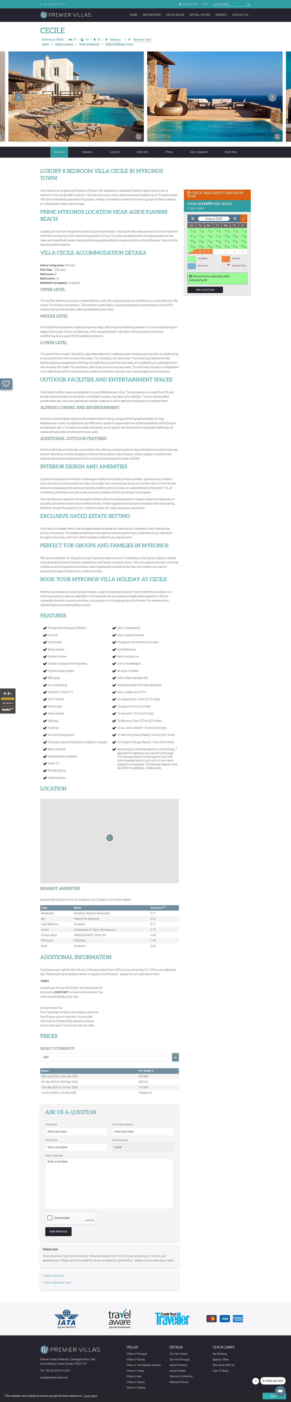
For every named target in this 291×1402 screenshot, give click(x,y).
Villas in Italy (134, 1376)
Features (87, 152)
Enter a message (54, 1155)
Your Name (51, 1124)
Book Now (231, 152)
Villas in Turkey (135, 1370)
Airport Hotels (178, 1370)
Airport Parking (178, 1365)
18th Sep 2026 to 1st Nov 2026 (59, 1087)
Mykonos (115, 39)
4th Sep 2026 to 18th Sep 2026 (59, 1081)
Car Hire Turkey (179, 1353)
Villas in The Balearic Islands (143, 1365)
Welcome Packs (179, 1382)
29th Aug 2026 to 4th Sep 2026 (59, 1076)
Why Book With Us (224, 1365)
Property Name (120, 1140)
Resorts (221, 14)
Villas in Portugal (136, 1353)
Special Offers (200, 14)
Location (114, 152)
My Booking (220, 1353)
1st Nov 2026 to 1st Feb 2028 (58, 1092)
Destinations (152, 14)
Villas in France (135, 1359)
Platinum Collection (181, 1376)
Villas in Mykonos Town (119, 44)
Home (133, 14)
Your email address (122, 1124)
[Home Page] (65, 15)
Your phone (51, 1140)
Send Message (58, 1231)
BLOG (205, 4)
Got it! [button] (274, 1396)
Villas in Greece (64, 44)
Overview (59, 152)
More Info (142, 152)
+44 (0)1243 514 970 (54, 4)
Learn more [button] (90, 1395)
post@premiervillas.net (54, 1377)
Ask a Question (199, 152)
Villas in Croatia (135, 1387)
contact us (240, 14)
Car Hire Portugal (180, 1359)
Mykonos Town (142, 39)
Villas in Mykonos (89, 44)
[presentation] (18, 97)
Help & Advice (175, 14)
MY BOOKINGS (189, 4)
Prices (169, 152)
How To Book (221, 1370)
